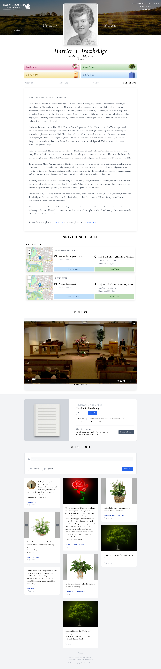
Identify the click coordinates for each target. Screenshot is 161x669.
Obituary (29, 83)
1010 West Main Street (107, 260)
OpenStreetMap (82, 663)
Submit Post (127, 469)
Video (95, 83)
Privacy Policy (75, 659)
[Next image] (57, 525)
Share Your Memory (126, 432)
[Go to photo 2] (42, 536)
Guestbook (130, 83)
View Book (81, 413)
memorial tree (57, 222)
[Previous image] (26, 525)
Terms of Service (85, 659)
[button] (39, 257)
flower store (92, 222)
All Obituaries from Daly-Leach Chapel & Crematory (145, 6)
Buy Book (92, 413)
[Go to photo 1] (41, 536)
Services (63, 83)
